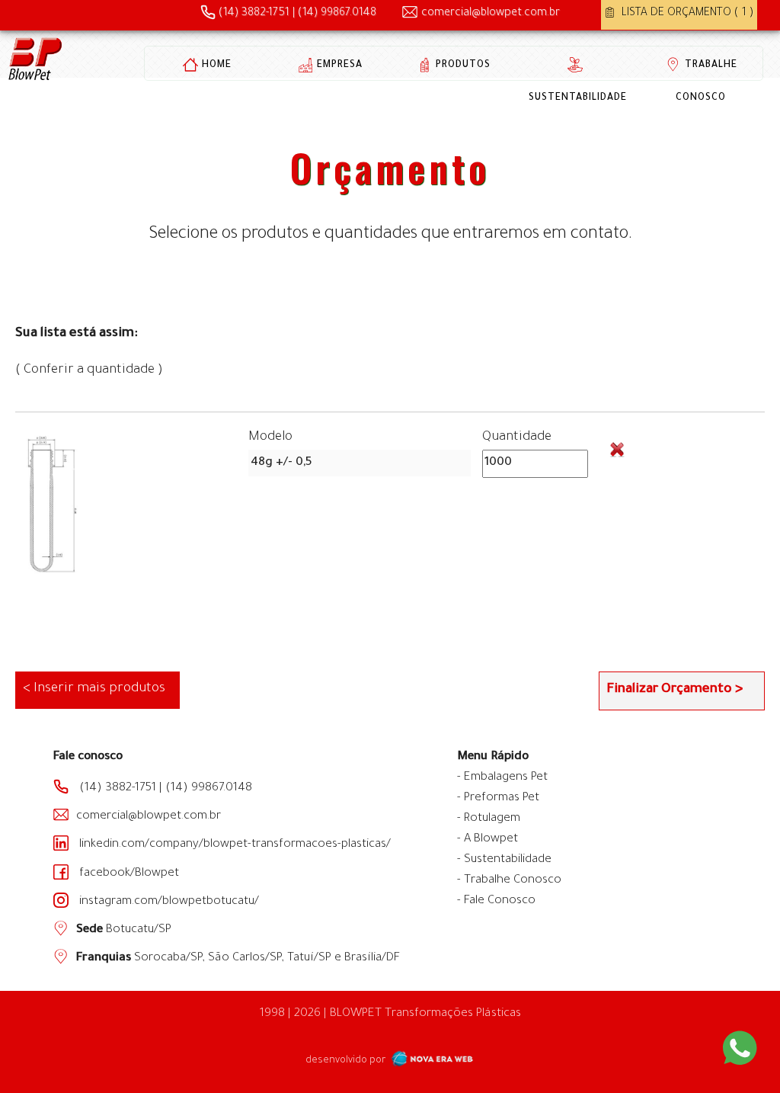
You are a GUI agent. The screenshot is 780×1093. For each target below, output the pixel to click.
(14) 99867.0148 (337, 14)
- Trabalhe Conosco (509, 880)
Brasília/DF (372, 958)
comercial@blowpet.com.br (490, 14)
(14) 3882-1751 (252, 14)
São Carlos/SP (245, 958)
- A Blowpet (487, 839)
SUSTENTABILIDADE (578, 98)
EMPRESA (340, 65)
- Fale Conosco (496, 901)
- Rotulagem (488, 819)
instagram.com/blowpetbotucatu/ (167, 902)
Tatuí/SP (309, 958)
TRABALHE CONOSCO (706, 82)
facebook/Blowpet (127, 873)
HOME (217, 65)
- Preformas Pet (498, 798)
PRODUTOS (463, 65)
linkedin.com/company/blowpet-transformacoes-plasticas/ (233, 844)
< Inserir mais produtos (94, 689)
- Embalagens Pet (502, 777)
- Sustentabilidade (504, 860)
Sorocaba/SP (167, 958)
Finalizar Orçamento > (674, 690)
